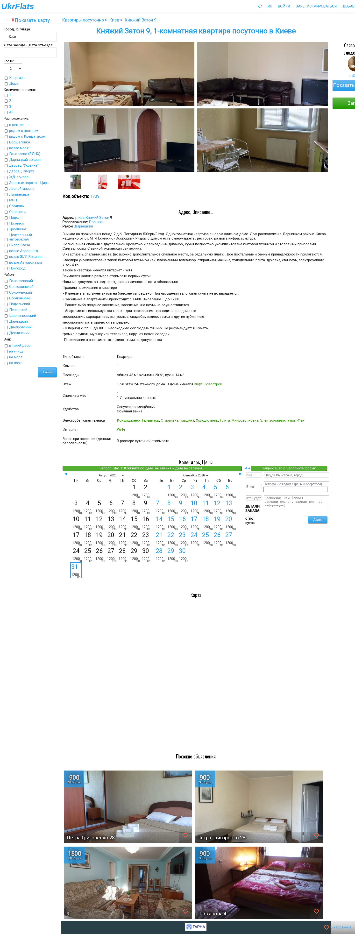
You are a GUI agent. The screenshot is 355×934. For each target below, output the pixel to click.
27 (230, 538)
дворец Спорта (22, 171)
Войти (284, 6)
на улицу (16, 351)
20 (230, 523)
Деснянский (19, 333)
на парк (15, 363)
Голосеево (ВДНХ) (24, 154)
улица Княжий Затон (92, 217)
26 (219, 538)
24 (196, 538)
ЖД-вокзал (18, 177)
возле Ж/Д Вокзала (26, 257)
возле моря (18, 148)
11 (207, 507)
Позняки (16, 223)
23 (184, 538)
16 (184, 523)
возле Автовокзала (25, 262)
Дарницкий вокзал (25, 159)
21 (161, 538)
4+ (11, 112)
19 (219, 523)
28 (161, 554)
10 (196, 507)
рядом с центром (23, 130)
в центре (16, 125)
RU (270, 6)
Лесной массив (22, 188)
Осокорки (17, 212)
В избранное (337, 927)
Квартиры (17, 78)
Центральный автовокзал (20, 237)
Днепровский (20, 327)
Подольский (19, 304)
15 (172, 523)
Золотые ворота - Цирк (29, 183)
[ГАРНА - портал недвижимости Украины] (195, 929)
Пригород (17, 268)
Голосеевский (21, 281)
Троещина (17, 229)
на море (15, 357)
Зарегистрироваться (316, 6)
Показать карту (30, 20)
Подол (14, 217)
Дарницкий (18, 321)
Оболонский (19, 298)
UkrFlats (17, 6)
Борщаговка (19, 142)
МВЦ (13, 200)
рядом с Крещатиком (27, 136)
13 (230, 507)
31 (76, 570)
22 (172, 538)
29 (172, 554)
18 (207, 523)
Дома (14, 83)
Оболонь (16, 206)
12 (219, 507)
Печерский (18, 310)
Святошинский (21, 286)
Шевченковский (22, 315)
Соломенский (20, 292)
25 (207, 538)
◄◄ (247, 468)
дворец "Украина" (24, 165)
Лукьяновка (19, 194)
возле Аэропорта (23, 251)
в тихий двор (20, 345)
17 (196, 523)
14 (161, 523)
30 (184, 554)
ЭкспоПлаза (19, 245)
